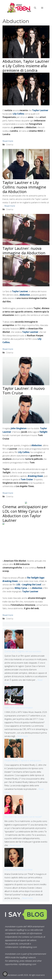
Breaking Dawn (35, 476)
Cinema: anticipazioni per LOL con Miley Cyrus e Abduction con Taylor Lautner (25, 513)
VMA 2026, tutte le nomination (18, 707)
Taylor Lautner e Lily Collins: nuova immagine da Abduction (24, 187)
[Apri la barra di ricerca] (35, 8)
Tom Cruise (27, 479)
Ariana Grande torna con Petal (18, 869)
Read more (8, 141)
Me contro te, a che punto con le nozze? (23, 816)
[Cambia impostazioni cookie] (5, 973)
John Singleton (19, 428)
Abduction (36, 445)
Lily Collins (18, 113)
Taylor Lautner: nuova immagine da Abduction (24, 250)
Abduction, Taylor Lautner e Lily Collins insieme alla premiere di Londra (26, 66)
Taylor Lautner (40, 110)
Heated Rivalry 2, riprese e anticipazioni (22, 760)
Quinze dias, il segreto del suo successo (22, 651)
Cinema (9, 144)
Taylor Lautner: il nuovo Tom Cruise (24, 390)
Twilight (43, 431)
